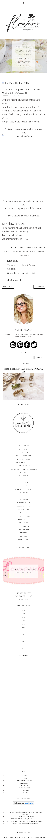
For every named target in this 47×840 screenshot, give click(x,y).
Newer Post (8, 286)
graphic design (23, 496)
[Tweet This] (11, 247)
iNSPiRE (23, 513)
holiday (12, 251)
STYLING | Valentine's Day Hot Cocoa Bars (24, 819)
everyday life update (23, 489)
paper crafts (23, 526)
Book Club (23, 452)
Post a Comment (13, 280)
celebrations (23, 482)
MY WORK (24, 785)
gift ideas (23, 492)
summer (23, 536)
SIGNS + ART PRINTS (24, 781)
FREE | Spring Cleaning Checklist (24, 55)
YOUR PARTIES (25, 788)
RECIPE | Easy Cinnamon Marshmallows (24, 824)
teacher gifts (23, 539)
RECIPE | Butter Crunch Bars (24, 816)
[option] (23, 56)
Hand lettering (23, 466)
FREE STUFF (24, 783)
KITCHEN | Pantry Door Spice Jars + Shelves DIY (23, 370)
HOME (24, 776)
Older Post (39, 286)
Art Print (23, 449)
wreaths (42, 251)
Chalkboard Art (23, 456)
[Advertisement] (23, 717)
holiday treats (23, 506)
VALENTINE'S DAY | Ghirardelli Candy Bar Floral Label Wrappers (24, 813)
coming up (29, 247)
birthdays (23, 476)
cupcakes (23, 486)
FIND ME (24, 793)
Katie (9, 260)
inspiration (23, 519)
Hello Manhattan (37, 837)
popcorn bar (23, 529)
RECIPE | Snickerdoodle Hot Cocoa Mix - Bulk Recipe (24, 821)
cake (23, 479)
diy (44, 247)
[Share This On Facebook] (7, 247)
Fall (8, 251)
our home (23, 523)
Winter (36, 251)
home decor (30, 251)
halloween (24, 499)
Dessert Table (23, 459)
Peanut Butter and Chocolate (23, 469)
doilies (4, 251)
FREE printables (23, 462)
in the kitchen (23, 516)
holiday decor (20, 251)
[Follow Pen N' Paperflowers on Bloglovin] (23, 804)
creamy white (37, 247)
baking (23, 472)
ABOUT (24, 778)
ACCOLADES (24, 790)
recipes (23, 533)
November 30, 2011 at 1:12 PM (21, 273)
